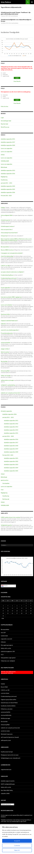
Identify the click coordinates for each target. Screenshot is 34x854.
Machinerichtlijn (5, 314)
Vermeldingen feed (6, 120)
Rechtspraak (5, 499)
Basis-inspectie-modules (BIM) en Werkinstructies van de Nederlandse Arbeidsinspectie (16, 239)
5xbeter (3, 207)
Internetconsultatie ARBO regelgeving (11, 297)
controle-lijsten (5, 693)
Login (2, 117)
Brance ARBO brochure (7, 250)
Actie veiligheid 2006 (6, 215)
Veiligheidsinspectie (6, 525)
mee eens (5, 74)
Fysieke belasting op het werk (9, 278)
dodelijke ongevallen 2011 (8, 139)
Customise (17, 845)
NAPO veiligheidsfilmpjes (8, 784)
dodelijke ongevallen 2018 (11, 445)
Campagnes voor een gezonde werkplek (11, 253)
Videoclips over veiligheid (8, 661)
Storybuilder (4, 361)
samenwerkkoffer (5, 342)
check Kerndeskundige (7, 256)
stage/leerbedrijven (6, 769)
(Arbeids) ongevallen (6, 411)
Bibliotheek (4, 167)
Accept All (17, 841)
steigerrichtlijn (5, 349)
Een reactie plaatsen (13, 16)
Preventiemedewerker (7, 333)
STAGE (3, 154)
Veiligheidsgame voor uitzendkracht (10, 758)
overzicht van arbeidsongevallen (9, 330)
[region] (17, 839)
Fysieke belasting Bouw (7, 275)
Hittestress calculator (7, 709)
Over (2, 489)
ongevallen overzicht (6, 639)
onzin (4, 73)
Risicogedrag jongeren (7, 645)
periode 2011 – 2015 (6, 183)
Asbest (3, 474)
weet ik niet (6, 76)
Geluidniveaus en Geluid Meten (9, 702)
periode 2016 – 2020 (8, 436)
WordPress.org (5, 127)
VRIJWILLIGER (5, 161)
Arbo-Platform (6, 2)
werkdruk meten (5, 731)
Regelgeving (4, 176)
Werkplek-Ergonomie (6, 734)
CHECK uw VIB (5, 265)
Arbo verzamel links (6, 229)
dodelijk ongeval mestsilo (7, 781)
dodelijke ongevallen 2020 (8, 145)
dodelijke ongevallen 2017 (8, 142)
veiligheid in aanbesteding (8, 385)
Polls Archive (4, 106)
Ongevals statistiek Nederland (9, 320)
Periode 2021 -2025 (6, 195)
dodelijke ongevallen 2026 (8, 192)
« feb (2, 618)
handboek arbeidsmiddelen (8, 706)
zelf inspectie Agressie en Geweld (10, 737)
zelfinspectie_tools (6, 740)
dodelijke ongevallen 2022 (11, 461)
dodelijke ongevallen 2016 (8, 173)
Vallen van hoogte (5, 375)
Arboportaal (4, 235)
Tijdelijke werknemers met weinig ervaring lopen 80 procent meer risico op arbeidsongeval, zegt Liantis (16, 820)
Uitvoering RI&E (5, 371)
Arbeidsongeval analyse (7, 226)
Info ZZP (3, 632)
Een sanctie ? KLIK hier (7, 673)
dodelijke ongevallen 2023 (11, 464)
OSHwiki (3, 323)
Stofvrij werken (5, 352)
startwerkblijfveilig (6, 715)
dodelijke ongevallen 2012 (11, 423)
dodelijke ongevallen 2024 (8, 186)
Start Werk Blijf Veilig (7, 790)
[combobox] (17, 545)
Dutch (5, 586)
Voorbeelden (5, 483)
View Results (17, 81)
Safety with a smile (6, 648)
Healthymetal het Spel (7, 752)
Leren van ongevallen (6, 148)
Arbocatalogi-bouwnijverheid (9, 232)
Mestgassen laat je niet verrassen (9, 755)
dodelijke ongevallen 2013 (8, 170)
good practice (4, 480)
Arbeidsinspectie (5, 220)
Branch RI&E (4, 687)
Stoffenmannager (5, 718)
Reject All (17, 850)
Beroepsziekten (5, 246)
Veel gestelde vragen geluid (8, 657)
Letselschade (4, 635)
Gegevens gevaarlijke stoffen (8, 699)
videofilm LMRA (5, 793)
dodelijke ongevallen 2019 (11, 449)
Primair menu (32, 2)
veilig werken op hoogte (7, 380)
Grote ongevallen (5, 287)
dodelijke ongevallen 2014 (11, 430)
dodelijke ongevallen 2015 (11, 433)
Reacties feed (4, 124)
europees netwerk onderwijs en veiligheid (12, 272)
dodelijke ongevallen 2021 (11, 458)
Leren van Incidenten (6, 305)
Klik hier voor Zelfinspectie (8, 671)
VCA (2, 654)
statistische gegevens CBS (8, 651)
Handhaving (4, 180)
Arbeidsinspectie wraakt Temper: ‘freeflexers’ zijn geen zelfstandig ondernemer (16, 13)
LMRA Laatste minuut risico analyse (10, 517)
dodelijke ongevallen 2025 (8, 189)
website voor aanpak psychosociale (10, 393)
